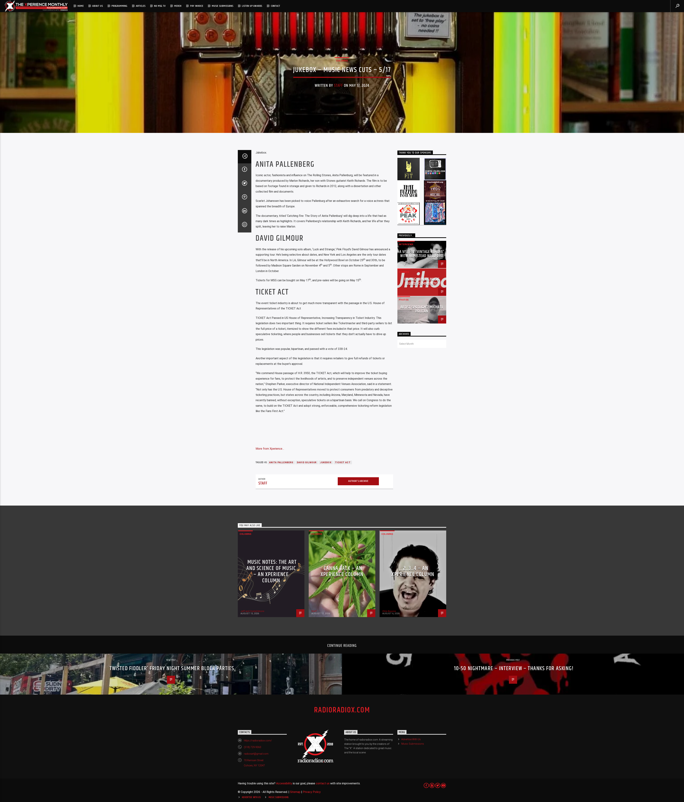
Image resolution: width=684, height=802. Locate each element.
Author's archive (358, 481)
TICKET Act (343, 462)
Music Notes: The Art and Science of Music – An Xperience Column (271, 571)
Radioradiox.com (342, 710)
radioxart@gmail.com (256, 753)
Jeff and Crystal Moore (252, 611)
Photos (404, 299)
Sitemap (295, 792)
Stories (404, 272)
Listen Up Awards (252, 6)
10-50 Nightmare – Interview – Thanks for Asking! (514, 668)
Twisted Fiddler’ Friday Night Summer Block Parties (172, 668)
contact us (323, 783)
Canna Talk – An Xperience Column (342, 571)
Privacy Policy (312, 792)
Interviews (406, 244)
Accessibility (284, 783)
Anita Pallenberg (281, 462)
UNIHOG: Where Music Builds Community (422, 281)
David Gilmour (307, 462)
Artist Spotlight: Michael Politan (421, 309)
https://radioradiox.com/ (258, 740)
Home (80, 6)
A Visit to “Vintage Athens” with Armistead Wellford (421, 254)
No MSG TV (159, 6)
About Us (97, 6)
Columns (342, 60)
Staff (338, 85)
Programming (119, 6)
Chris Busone (389, 611)
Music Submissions (222, 6)
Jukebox (325, 462)
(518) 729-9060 (252, 747)
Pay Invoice (196, 6)
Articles (140, 6)
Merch (178, 6)
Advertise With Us (411, 739)
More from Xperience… (270, 448)
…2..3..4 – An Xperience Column (413, 571)
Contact (275, 6)
